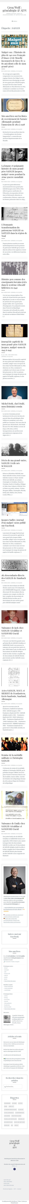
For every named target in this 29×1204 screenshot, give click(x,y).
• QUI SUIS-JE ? (7, 1180)
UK (12, 1125)
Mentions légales (7, 1189)
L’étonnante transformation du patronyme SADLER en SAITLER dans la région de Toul (14, 230)
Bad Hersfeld (7, 1007)
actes (20, 1103)
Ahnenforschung (10, 1109)
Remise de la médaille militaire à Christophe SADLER (12, 758)
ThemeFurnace (14, 1202)
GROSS (6, 975)
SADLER (6, 970)
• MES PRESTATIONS (8, 1185)
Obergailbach (7, 1003)
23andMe (7, 1103)
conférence (19, 1112)
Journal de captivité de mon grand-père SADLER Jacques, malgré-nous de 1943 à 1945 (13, 346)
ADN (5, 1106)
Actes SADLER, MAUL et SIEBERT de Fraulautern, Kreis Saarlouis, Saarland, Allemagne (13, 694)
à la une (4, 354)
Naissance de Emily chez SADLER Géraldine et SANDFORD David (13, 826)
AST (5, 972)
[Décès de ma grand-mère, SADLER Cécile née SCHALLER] (14, 455)
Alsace (20, 1109)
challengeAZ (9, 1112)
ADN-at (11, 1106)
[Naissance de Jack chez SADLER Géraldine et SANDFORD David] (14, 623)
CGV (15, 1189)
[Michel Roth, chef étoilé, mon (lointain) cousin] (14, 399)
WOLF (6, 968)
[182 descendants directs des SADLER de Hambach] (14, 570)
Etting (6, 997)
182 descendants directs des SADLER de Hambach (13, 577)
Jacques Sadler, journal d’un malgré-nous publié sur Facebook (13, 522)
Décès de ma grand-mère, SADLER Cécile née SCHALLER (14, 463)
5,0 (14, 908)
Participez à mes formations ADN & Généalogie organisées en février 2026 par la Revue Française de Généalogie (14, 1066)
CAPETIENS (7, 990)
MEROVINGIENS (8, 986)
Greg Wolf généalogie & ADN (14, 1144)
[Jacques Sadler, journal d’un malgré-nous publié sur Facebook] (14, 515)
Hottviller (7, 999)
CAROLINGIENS (8, 988)
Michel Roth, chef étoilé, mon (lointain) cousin (13, 405)
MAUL (6, 977)
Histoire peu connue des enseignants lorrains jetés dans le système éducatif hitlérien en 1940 (14, 283)
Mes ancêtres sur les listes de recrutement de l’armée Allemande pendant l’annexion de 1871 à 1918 (14, 120)
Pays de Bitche (19, 1122)
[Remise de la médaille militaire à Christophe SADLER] (14, 750)
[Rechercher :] (13, 1086)
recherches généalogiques (11, 71)
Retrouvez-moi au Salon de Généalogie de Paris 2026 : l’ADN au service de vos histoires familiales (14, 1044)
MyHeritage (8, 1122)
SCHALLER (7, 973)
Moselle (21, 1119)
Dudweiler (7, 1005)
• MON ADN (6, 1183)
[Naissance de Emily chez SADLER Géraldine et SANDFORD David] (14, 818)
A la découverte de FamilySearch (12, 1055)
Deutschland (16, 1115)
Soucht (6, 1001)
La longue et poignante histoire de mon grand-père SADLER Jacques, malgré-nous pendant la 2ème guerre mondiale (13, 171)
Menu (15, 21)
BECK (5, 979)
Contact (19, 1189)
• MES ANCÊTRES (7, 1181)
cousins (7, 1115)
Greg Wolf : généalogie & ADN (15, 8)
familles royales (10, 1119)
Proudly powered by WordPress (9, 1201)
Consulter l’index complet (12, 961)
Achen (6, 996)
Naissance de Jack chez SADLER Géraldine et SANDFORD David (12, 630)
